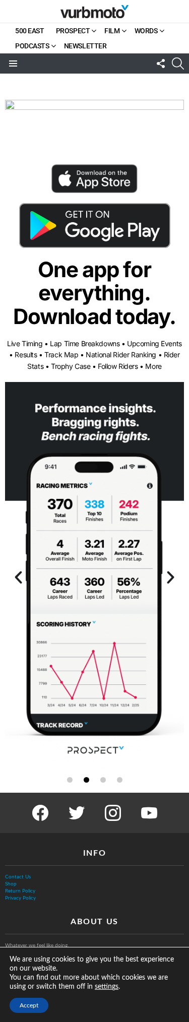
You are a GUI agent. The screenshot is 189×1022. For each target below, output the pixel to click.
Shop (11, 883)
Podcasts (32, 46)
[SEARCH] (178, 63)
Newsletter (85, 46)
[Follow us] (161, 63)
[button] (18, 576)
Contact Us (18, 876)
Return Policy (20, 890)
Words (146, 31)
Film (111, 31)
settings (106, 986)
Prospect (73, 31)
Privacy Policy (20, 898)
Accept (29, 1005)
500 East (29, 31)
